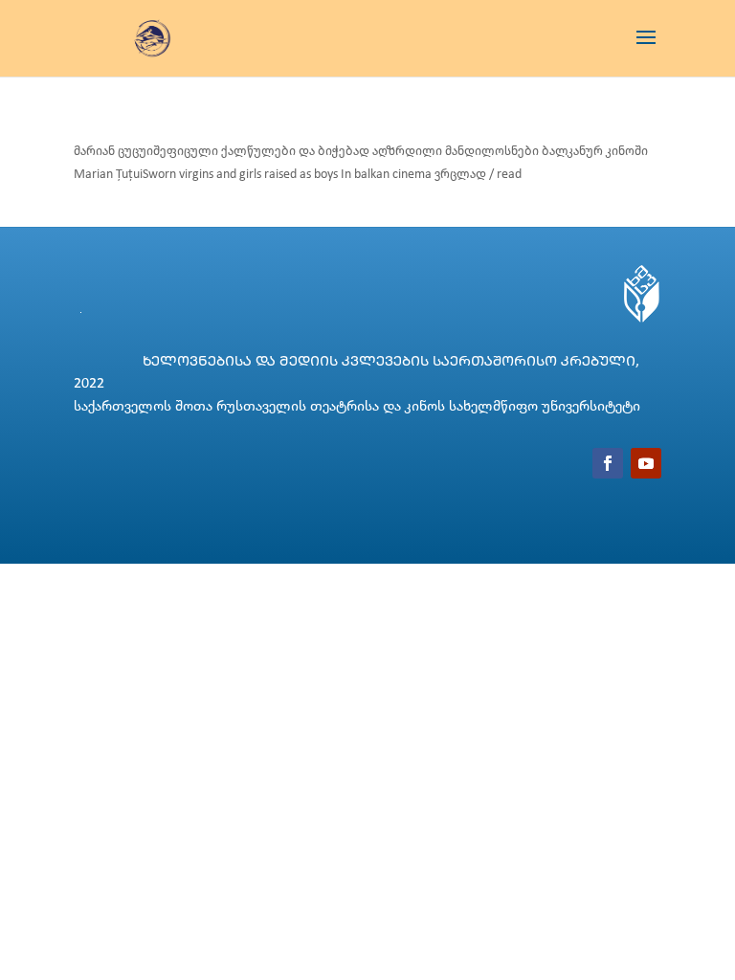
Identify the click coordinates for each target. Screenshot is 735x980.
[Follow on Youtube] (646, 463)
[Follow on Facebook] (607, 463)
